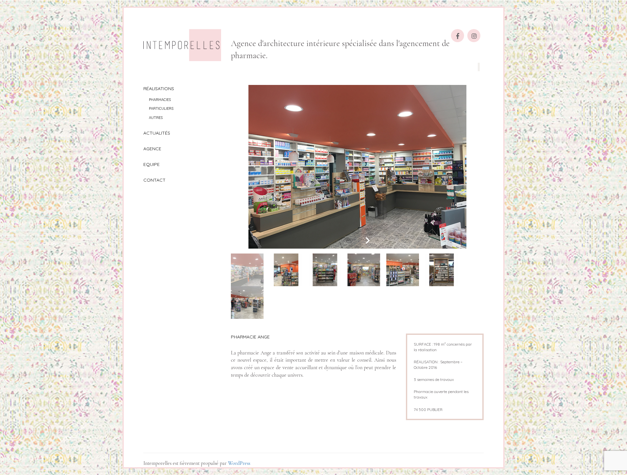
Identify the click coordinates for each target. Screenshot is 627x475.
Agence (152, 149)
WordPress (239, 463)
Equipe (151, 164)
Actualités (156, 133)
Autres (156, 117)
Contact (154, 180)
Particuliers (161, 108)
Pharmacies (160, 99)
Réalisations (158, 88)
